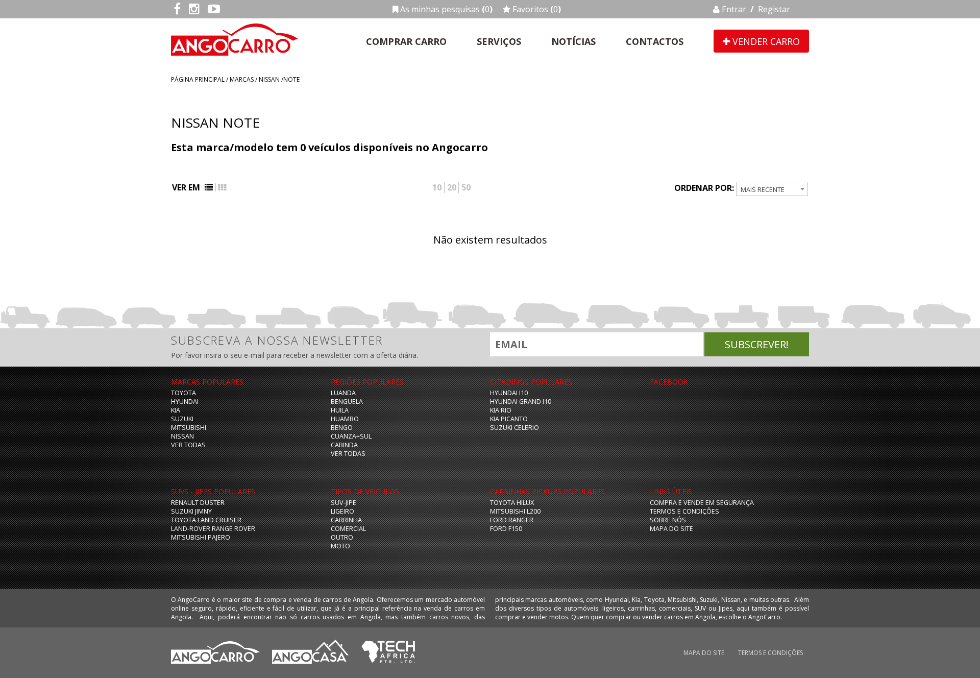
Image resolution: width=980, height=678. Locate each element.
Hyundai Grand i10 (520, 401)
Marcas (242, 79)
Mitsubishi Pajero (200, 537)
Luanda (343, 393)
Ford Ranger (511, 520)
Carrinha (346, 520)
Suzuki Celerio (514, 427)
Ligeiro (342, 511)
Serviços (499, 41)
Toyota (183, 393)
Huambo (345, 419)
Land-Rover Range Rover (213, 528)
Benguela (347, 401)
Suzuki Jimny (191, 511)
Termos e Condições (684, 511)
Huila (340, 410)
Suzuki (182, 419)
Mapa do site (671, 528)
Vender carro (765, 41)
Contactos (654, 41)
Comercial (348, 528)
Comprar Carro (406, 41)
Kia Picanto (509, 419)
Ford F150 (506, 528)
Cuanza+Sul (351, 436)
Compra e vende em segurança (702, 502)
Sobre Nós (668, 520)
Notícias (573, 41)
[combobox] (772, 189)
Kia (175, 410)
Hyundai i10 (509, 393)
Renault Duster (198, 502)
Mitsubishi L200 (515, 511)
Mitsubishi (188, 427)
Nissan (269, 79)
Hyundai (185, 401)
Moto (340, 546)
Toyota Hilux (512, 502)
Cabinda (344, 445)
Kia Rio (500, 410)
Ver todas (188, 445)
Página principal (198, 79)
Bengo (342, 427)
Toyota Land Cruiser (206, 520)
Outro (342, 537)
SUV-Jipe (343, 502)
